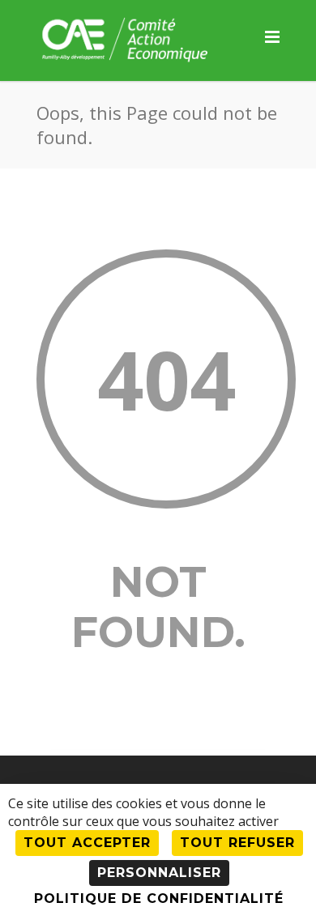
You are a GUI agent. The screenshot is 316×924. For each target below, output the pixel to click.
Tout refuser (237, 842)
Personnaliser (159, 872)
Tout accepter (87, 842)
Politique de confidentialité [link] (159, 898)
